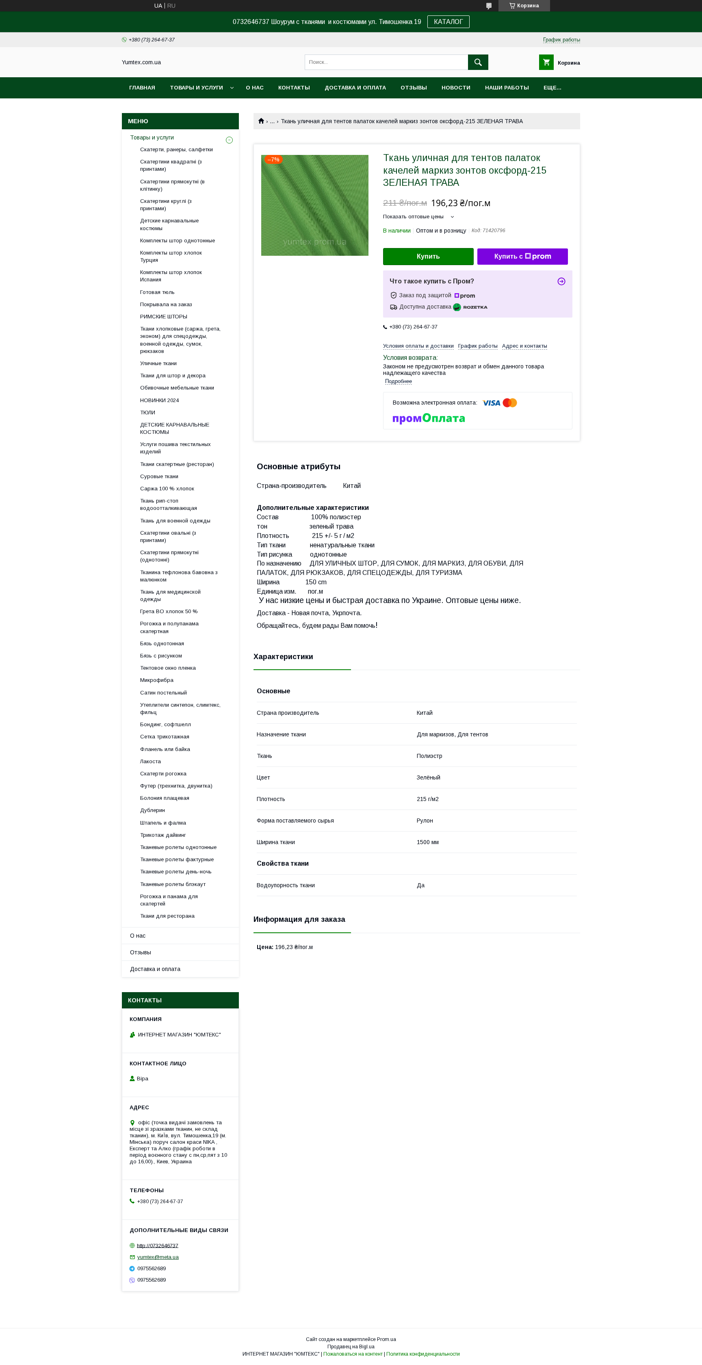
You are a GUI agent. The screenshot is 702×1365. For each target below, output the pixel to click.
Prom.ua (386, 1339)
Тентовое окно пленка (168, 668)
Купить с (508, 256)
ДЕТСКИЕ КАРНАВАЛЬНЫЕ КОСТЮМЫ (174, 428)
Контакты (294, 88)
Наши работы (507, 88)
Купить (428, 256)
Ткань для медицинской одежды (170, 595)
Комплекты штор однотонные (177, 240)
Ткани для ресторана (167, 916)
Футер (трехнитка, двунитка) (176, 786)
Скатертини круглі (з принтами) (166, 204)
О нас (255, 88)
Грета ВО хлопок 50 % (169, 611)
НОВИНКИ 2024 (159, 400)
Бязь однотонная (162, 643)
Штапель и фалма (163, 823)
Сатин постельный (163, 693)
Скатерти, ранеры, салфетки (176, 149)
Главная (142, 88)
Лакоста (150, 761)
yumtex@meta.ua (158, 1257)
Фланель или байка (165, 749)
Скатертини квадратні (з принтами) (171, 165)
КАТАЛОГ (448, 21)
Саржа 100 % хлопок (167, 488)
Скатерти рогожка (163, 774)
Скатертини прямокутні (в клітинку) (172, 185)
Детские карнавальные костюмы (169, 224)
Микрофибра (156, 680)
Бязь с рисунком (161, 656)
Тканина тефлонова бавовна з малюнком (179, 576)
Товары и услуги (196, 88)
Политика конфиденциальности (423, 1354)
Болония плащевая (164, 798)
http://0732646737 (157, 1245)
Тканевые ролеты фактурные (177, 859)
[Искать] (478, 62)
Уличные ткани (158, 363)
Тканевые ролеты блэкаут (173, 884)
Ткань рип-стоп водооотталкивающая (168, 504)
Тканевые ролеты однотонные (178, 847)
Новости (456, 88)
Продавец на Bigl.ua (351, 1347)
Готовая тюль (157, 292)
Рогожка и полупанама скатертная (169, 627)
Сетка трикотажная (164, 737)
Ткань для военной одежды (175, 521)
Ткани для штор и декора (173, 375)
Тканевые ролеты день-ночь (176, 872)
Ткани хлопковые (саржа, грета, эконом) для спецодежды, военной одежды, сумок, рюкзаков (180, 340)
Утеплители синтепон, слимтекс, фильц (180, 708)
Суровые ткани (159, 476)
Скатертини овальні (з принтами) (168, 536)
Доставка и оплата (355, 88)
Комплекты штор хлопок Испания (171, 276)
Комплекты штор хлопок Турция (171, 256)
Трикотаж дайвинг (163, 835)
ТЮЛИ (147, 412)
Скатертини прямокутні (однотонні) (169, 556)
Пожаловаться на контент (353, 1354)
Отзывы (414, 88)
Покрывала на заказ (166, 304)
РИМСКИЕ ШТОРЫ (163, 316)
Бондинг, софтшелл (165, 724)
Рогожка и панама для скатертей (169, 900)
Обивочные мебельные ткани (177, 388)
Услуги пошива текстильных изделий (175, 448)
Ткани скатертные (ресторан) (177, 464)
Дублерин (152, 810)
